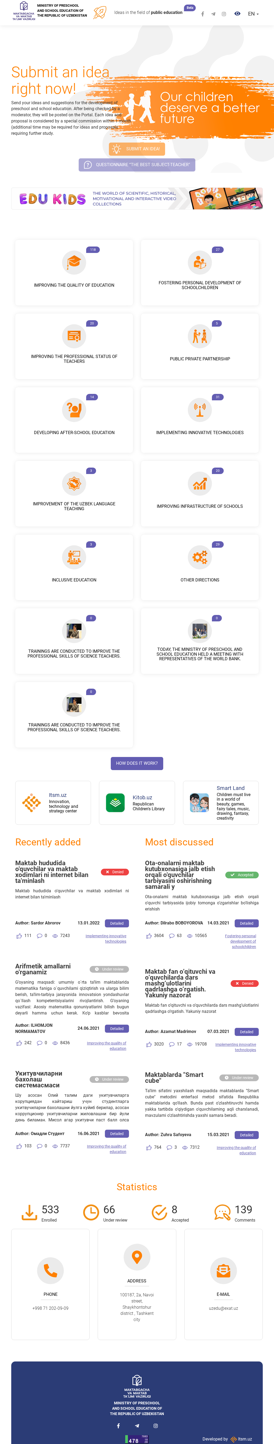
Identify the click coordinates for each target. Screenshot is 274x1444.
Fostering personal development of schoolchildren (240, 941)
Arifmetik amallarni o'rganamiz (43, 969)
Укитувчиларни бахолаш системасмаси (38, 1079)
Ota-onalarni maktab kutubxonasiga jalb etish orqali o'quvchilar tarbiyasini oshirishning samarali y (180, 875)
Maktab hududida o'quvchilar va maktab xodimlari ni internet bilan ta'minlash (51, 872)
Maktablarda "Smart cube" (174, 1078)
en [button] (252, 13)
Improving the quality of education (106, 1046)
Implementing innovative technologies (106, 938)
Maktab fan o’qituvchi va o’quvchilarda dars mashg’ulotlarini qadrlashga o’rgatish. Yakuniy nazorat (180, 983)
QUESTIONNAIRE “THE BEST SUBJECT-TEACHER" (143, 164)
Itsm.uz (244, 1439)
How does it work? (137, 763)
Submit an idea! (143, 148)
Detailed (117, 923)
